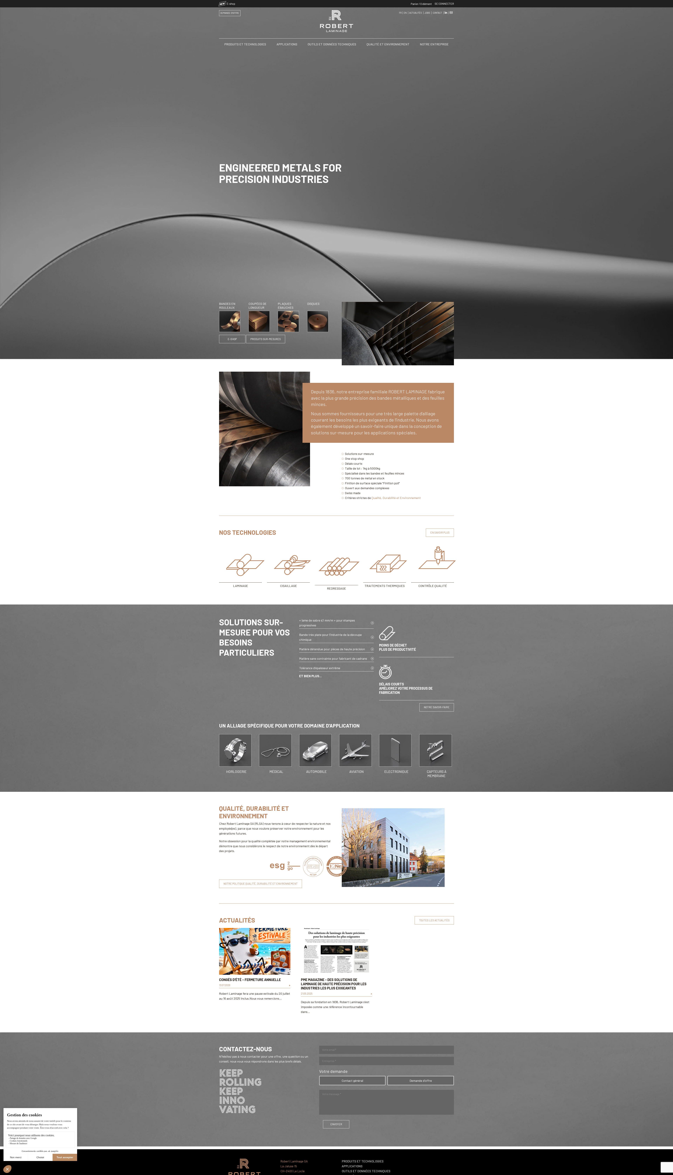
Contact (437, 12)
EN (405, 12)
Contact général (352, 1080)
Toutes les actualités (434, 920)
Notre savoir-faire (437, 707)
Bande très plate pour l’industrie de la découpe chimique (330, 637)
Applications (287, 44)
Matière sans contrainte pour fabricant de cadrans (333, 658)
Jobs (427, 12)
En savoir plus (440, 532)
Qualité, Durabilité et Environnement (396, 498)
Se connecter (444, 3)
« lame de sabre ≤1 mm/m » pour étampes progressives (327, 622)
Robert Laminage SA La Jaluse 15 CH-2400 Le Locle (294, 1166)
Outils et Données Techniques (332, 44)
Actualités (415, 12)
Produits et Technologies (245, 44)
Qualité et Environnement (388, 44)
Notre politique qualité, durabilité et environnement (260, 883)
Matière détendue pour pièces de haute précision (332, 649)
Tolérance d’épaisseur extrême (319, 668)
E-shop (227, 4)
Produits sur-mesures (265, 339)
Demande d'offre (229, 13)
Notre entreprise (434, 44)
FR (400, 12)
